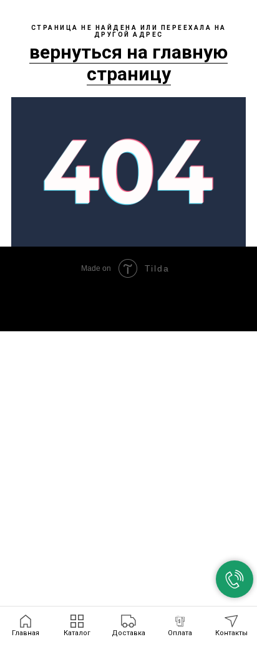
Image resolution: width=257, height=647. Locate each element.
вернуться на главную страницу (128, 63)
